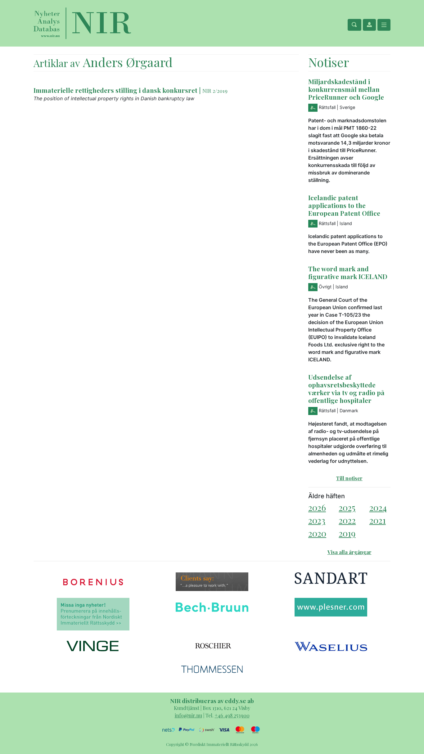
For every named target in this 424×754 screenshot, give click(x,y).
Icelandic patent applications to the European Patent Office (344, 205)
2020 (317, 533)
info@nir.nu (188, 715)
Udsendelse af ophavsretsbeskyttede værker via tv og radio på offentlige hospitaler (346, 388)
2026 (317, 507)
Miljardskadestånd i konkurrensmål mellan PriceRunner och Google (346, 89)
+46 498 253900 (232, 715)
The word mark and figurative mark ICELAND (347, 272)
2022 (347, 520)
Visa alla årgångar (349, 552)
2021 (377, 520)
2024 (378, 507)
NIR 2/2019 (215, 90)
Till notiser (349, 478)
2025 (347, 507)
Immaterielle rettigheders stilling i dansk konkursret (115, 90)
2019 (347, 533)
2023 (316, 520)
